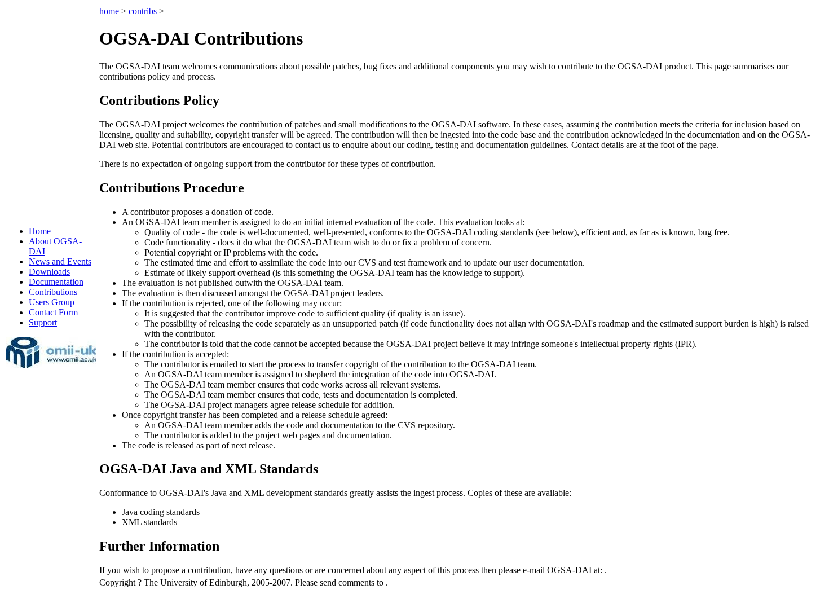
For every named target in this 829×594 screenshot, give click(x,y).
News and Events (60, 261)
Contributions (53, 292)
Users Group (51, 302)
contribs (143, 11)
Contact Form (53, 312)
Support (43, 322)
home (109, 11)
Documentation (56, 282)
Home (40, 231)
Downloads (49, 271)
